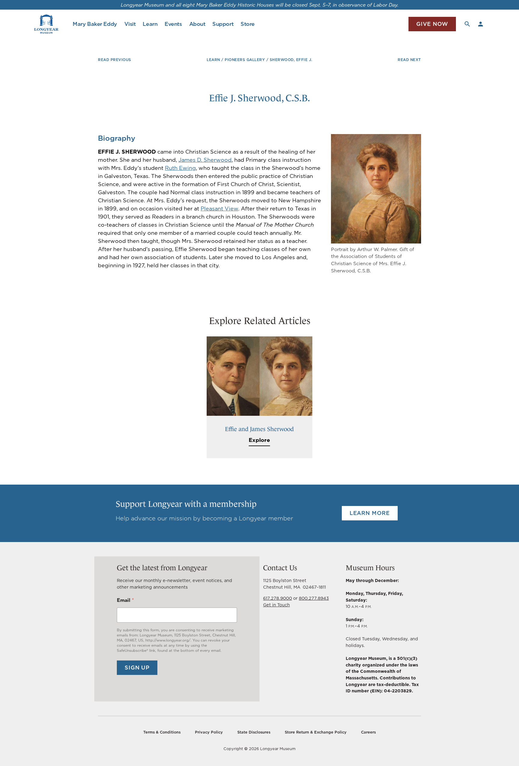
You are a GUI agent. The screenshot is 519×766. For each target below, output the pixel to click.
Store (248, 24)
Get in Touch (276, 604)
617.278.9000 (277, 598)
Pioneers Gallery (245, 59)
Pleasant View (219, 208)
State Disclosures (253, 732)
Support (222, 24)
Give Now (432, 24)
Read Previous (114, 59)
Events (173, 24)
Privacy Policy (209, 732)
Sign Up (137, 667)
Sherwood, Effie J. (291, 59)
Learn (150, 24)
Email (125, 600)
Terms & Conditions (162, 732)
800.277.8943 (314, 598)
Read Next (409, 59)
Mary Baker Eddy (95, 24)
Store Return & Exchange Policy (316, 732)
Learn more (370, 513)
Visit (130, 24)
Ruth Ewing (180, 168)
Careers (368, 732)
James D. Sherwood (205, 160)
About (197, 24)
